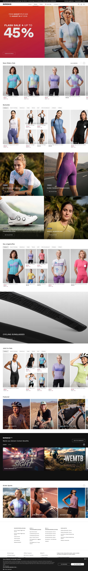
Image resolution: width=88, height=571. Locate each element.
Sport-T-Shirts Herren (34, 537)
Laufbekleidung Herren (34, 533)
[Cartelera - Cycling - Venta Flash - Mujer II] (44, 32)
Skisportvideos (44, 557)
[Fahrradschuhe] (22, 217)
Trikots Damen (17, 538)
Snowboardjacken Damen (50, 533)
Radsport (6, 107)
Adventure (22, 107)
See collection (9, 191)
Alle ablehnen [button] (64, 564)
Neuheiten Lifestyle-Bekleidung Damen (67, 538)
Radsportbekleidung (20, 528)
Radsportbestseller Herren (66, 532)
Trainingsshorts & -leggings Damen (35, 540)
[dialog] (44, 564)
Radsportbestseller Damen (66, 530)
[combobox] (85, 559)
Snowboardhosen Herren (50, 535)
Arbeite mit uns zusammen (12, 557)
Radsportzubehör (17, 542)
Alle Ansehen (74, 63)
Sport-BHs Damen (33, 531)
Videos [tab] (4, 444)
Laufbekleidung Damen (34, 535)
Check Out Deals (9, 53)
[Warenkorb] (81, 4)
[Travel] (44, 414)
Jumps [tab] (9, 444)
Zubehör (47, 541)
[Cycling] (16, 503)
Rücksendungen (10, 553)
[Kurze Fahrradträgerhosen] (66, 174)
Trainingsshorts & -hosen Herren (35, 543)
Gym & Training (13, 107)
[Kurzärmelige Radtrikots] (22, 174)
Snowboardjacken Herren (50, 531)
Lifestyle (54, 107)
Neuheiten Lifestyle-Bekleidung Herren (67, 535)
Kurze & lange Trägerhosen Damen (19, 534)
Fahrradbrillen (17, 540)
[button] (29, 567)
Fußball (60, 107)
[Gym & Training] (44, 503)
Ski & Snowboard (45, 107)
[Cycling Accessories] (71, 414)
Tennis (33, 107)
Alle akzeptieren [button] (77, 564)
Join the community (79, 440)
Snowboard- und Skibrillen (50, 539)
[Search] (78, 4)
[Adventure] (71, 503)
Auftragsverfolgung (11, 555)
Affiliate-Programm (28, 553)
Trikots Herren (17, 536)
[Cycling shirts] (16, 414)
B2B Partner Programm (28, 555)
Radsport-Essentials (65, 540)
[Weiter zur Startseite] (7, 4)
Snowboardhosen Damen (50, 537)
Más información (6, 565)
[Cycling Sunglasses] (44, 317)
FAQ (24, 557)
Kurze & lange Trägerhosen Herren (19, 531)
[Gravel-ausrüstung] (66, 217)
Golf (38, 107)
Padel (28, 107)
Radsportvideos (44, 555)
